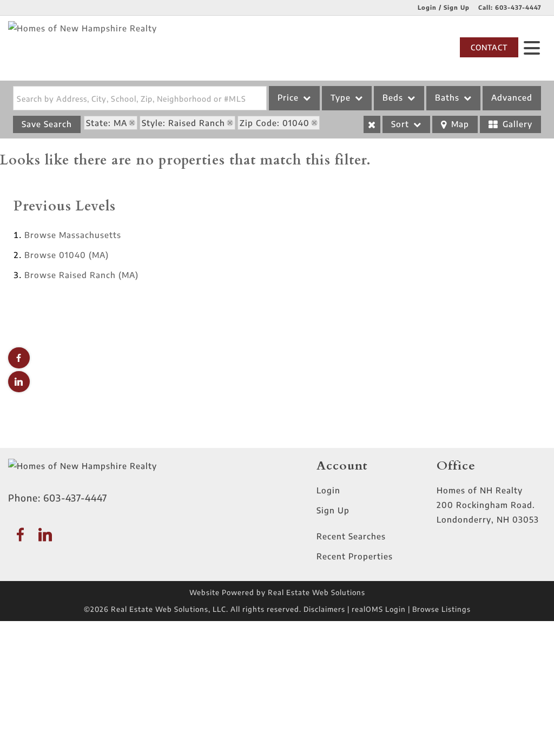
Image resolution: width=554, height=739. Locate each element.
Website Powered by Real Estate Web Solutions (277, 592)
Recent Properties (354, 556)
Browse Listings (441, 609)
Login (328, 490)
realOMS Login (379, 609)
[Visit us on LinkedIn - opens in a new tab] (19, 381)
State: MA (106, 123)
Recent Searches (351, 536)
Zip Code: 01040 (274, 123)
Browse (72, 235)
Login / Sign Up (444, 7)
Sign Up (332, 510)
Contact (489, 47)
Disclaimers (324, 609)
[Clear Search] (372, 124)
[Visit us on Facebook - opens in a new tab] (19, 357)
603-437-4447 (518, 7)
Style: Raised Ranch (183, 123)
